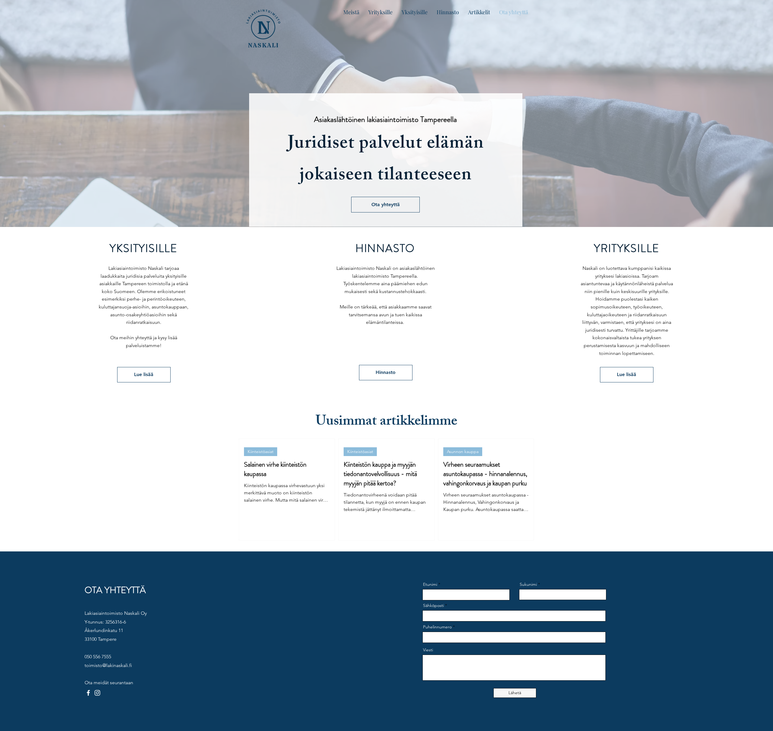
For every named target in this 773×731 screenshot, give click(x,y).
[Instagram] (97, 693)
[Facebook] (88, 693)
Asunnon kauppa (463, 451)
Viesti (428, 650)
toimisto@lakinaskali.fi (108, 665)
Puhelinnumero (437, 627)
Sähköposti (433, 605)
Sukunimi (528, 584)
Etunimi (430, 584)
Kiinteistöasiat (261, 451)
